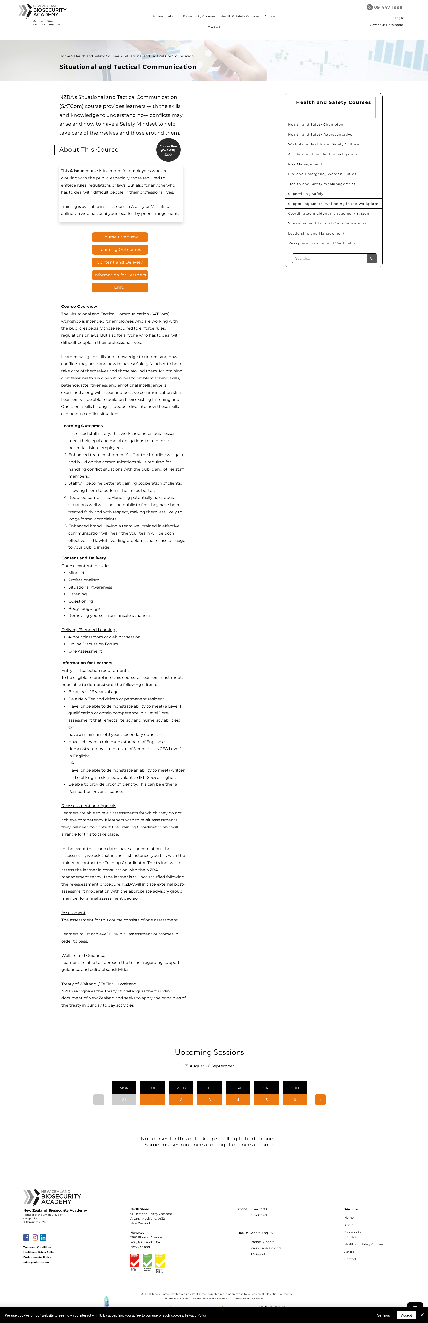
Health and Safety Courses (97, 56)
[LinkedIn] (43, 1237)
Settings (383, 1315)
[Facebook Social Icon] (26, 1237)
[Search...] (371, 258)
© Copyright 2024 (34, 1222)
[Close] (422, 1315)
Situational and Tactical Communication (159, 56)
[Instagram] (35, 1237)
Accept (406, 1315)
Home (64, 56)
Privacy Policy (196, 1315)
